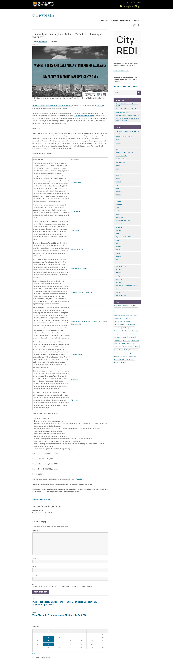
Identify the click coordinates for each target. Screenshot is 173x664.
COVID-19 (124, 327)
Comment (36, 531)
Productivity (119, 246)
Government (119, 204)
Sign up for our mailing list (41, 499)
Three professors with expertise (84, 115)
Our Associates (125, 21)
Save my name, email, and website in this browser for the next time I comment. (62, 586)
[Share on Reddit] (52, 506)
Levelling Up (119, 227)
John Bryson (132, 337)
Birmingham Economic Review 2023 (123, 315)
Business (118, 142)
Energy (117, 188)
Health (117, 207)
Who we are (104, 21)
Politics (117, 243)
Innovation (117, 337)
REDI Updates (119, 250)
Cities (117, 146)
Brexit (117, 139)
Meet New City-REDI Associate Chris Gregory (127, 115)
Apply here (80, 479)
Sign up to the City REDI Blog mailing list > (126, 86)
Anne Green (133, 305)
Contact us (135, 21)
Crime (117, 168)
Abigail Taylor (117, 305)
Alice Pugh (88, 292)
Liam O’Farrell (135, 340)
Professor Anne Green (78, 321)
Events (117, 198)
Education (38, 513)
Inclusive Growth (132, 334)
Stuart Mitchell (42, 41)
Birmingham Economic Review (124, 136)
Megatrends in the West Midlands (124, 237)
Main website (131, 2)
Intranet (138, 2)
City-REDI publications (121, 159)
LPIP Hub (118, 230)
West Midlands (119, 282)
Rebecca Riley (130, 343)
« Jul (33, 653)
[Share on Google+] (49, 506)
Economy (134, 331)
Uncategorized (119, 276)
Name (34, 558)
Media (117, 233)
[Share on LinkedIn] (45, 506)
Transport (118, 272)
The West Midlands (133, 350)
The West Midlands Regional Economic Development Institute (52, 105)
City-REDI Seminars (119, 324)
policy (115, 343)
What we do (114, 21)
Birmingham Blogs (130, 6)
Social (117, 263)
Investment (124, 337)
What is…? (118, 289)
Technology (119, 269)
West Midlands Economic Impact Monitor (126, 285)
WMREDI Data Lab (121, 295)
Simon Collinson (118, 350)
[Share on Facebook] (38, 506)
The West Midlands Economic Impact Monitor (125, 353)
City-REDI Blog (43, 15)
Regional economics (128, 346)
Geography (118, 201)
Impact (117, 214)
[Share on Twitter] (42, 506)
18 (48, 644)
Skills (117, 259)
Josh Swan (74, 380)
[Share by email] (59, 506)
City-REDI (100, 105)
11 (48, 641)
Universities (119, 279)
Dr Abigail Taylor (76, 182)
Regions (118, 253)
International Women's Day (123, 220)
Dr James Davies (76, 354)
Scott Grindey (92, 321)
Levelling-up (126, 340)
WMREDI (50, 513)
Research (118, 256)
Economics (118, 178)
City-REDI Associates (121, 155)
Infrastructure (119, 217)
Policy (117, 240)
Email (34, 566)
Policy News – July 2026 (122, 112)
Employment (119, 185)
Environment (119, 191)
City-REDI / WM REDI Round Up (124, 152)
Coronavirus (119, 165)
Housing (118, 211)
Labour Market (119, 224)
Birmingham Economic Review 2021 (123, 312)
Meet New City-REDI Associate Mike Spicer (127, 109)
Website (35, 575)
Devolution (118, 175)
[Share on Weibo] (56, 506)
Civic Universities (120, 162)
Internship (44, 513)
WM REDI (41, 510)
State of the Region (121, 266)
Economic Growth (118, 331)
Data (117, 172)
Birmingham (117, 309)
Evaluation (118, 194)
